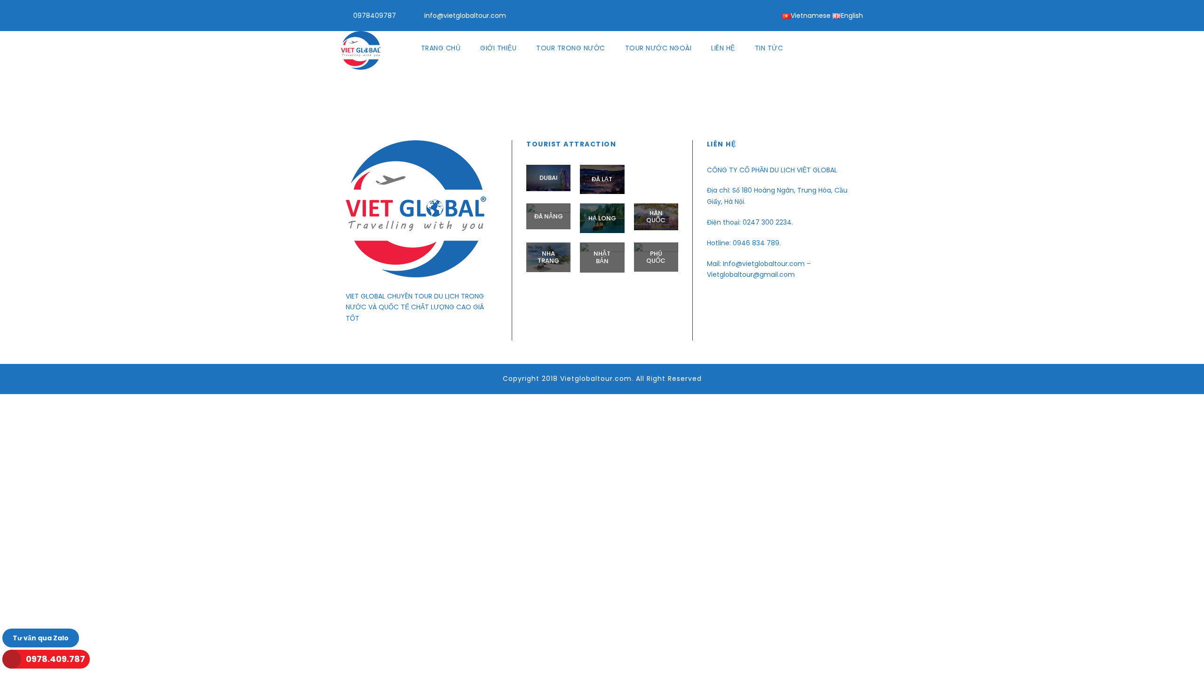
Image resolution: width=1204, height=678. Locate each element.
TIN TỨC (769, 48)
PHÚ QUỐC (655, 257)
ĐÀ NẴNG (548, 216)
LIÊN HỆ (723, 48)
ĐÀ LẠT (602, 179)
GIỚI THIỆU (498, 48)
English (852, 15)
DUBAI (548, 177)
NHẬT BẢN (602, 257)
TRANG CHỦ (441, 48)
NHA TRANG (548, 257)
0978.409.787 (55, 659)
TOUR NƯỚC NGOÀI (658, 48)
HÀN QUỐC (655, 217)
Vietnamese (811, 15)
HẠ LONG (602, 218)
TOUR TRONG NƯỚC (570, 48)
